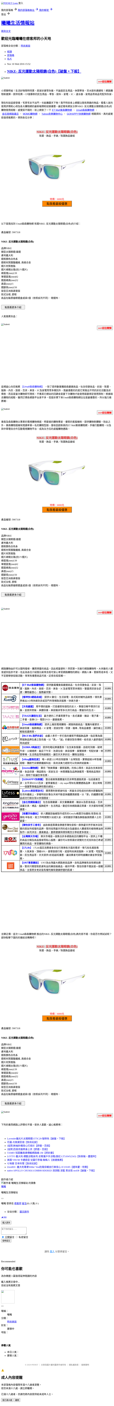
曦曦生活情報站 (17, 23)
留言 (24, 1203)
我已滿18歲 (7, 1400)
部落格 (10, 55)
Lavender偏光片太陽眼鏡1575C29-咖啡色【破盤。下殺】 (36, 1138)
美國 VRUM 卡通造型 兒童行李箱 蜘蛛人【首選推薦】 (35, 1160)
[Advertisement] (57, 356)
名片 (9, 59)
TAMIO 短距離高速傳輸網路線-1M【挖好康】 (31, 1153)
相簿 (9, 51)
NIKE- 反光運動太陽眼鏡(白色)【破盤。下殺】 (44, 71)
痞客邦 (17, 1203)
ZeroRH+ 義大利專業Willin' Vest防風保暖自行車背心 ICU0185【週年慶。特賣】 (48, 1167)
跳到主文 (6, 31)
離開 (17, 1400)
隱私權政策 (74, 1365)
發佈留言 (6, 1241)
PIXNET (34, 1365)
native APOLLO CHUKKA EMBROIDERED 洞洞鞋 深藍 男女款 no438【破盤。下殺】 (51, 1170)
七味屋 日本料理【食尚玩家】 (23, 1163)
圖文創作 (24, 1211)
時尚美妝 (25, 46)
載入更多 (6, 1223)
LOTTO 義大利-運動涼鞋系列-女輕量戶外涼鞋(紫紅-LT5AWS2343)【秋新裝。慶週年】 (52, 1156)
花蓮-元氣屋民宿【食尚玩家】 (23, 1142)
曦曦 (3, 1186)
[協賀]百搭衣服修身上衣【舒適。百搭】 (28, 1149)
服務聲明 (85, 1365)
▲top (4, 1217)
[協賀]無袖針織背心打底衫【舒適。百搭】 (29, 1145)
